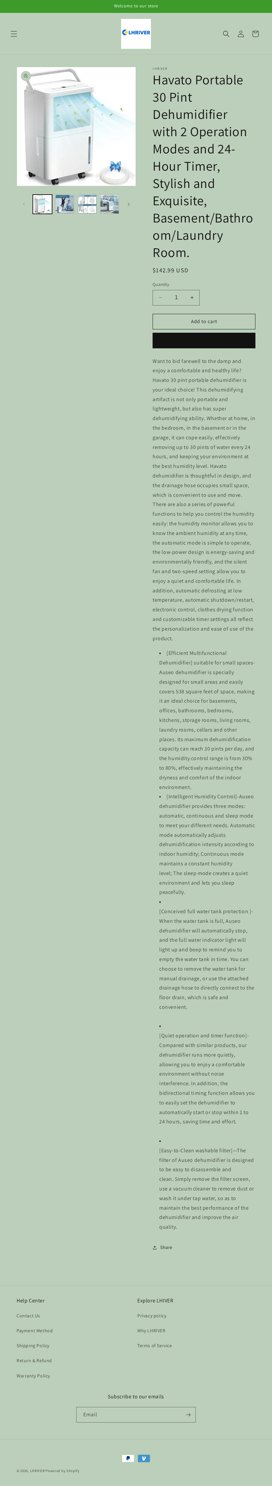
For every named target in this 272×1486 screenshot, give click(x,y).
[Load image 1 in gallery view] (42, 204)
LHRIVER (37, 1470)
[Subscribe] (188, 1415)
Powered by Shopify (62, 1470)
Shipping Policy (33, 1346)
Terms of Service (154, 1346)
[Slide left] (24, 204)
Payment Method (35, 1331)
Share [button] (166, 1247)
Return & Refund (34, 1360)
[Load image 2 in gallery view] (65, 204)
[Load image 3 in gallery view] (87, 204)
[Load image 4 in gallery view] (109, 204)
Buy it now (204, 340)
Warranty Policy (33, 1376)
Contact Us (28, 1316)
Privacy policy (151, 1316)
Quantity (161, 284)
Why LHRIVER (151, 1331)
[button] (14, 34)
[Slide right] (128, 204)
